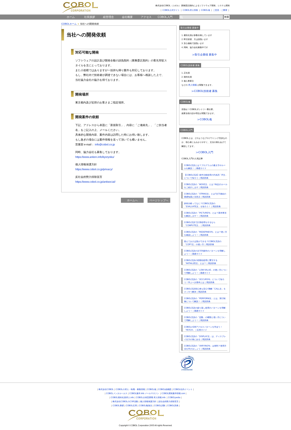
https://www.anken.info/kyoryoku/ (94, 157)
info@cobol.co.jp (105, 144)
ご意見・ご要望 (220, 10)
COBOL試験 (159, 405)
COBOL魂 (205, 10)
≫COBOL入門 (204, 152)
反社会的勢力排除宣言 (168, 401)
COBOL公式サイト (171, 10)
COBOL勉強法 (145, 405)
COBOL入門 (165, 17)
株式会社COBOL (106, 389)
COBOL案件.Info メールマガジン (144, 393)
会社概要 (127, 17)
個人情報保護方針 (148, 401)
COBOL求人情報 (190, 10)
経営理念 (108, 17)
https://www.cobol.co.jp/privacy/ (93, 169)
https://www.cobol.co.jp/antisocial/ (95, 181)
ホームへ (132, 200)
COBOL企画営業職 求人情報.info (151, 397)
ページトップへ (159, 200)
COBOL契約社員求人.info (122, 397)
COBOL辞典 (172, 405)
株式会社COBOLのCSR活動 (125, 401)
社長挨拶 (89, 17)
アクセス (146, 17)
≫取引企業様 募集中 (204, 54)
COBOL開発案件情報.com (173, 393)
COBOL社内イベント (182, 389)
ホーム (71, 17)
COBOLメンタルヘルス (116, 393)
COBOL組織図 (164, 389)
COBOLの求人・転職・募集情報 (130, 389)
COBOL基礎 (118, 405)
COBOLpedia (174, 397)
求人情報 (192, 85)
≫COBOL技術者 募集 (204, 91)
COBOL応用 (131, 405)
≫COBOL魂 (204, 119)
